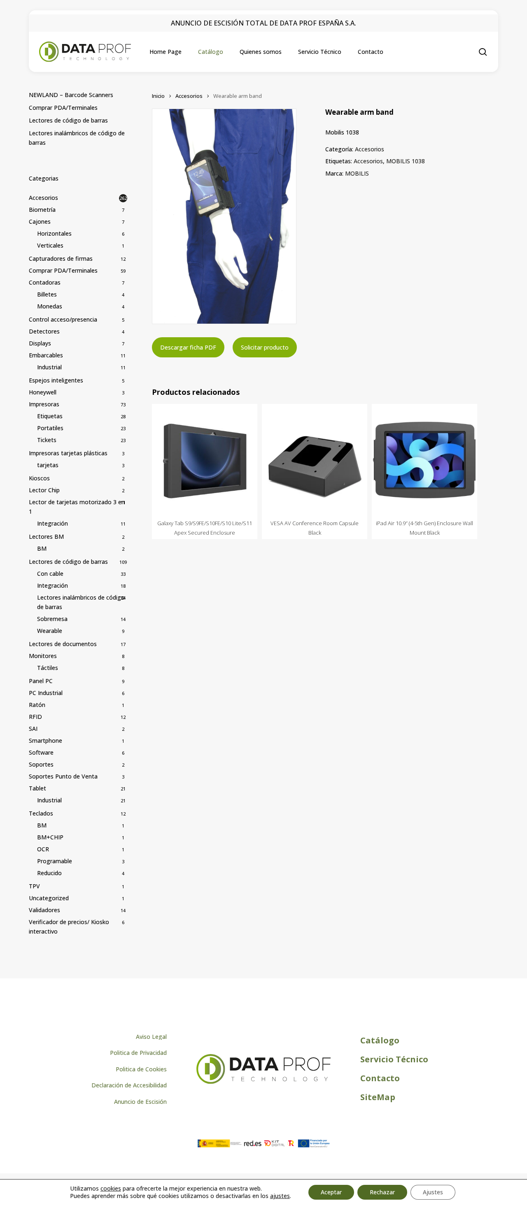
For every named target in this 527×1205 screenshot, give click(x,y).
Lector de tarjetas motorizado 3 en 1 (77, 506)
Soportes (41, 764)
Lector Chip (44, 490)
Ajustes (433, 1192)
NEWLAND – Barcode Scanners (71, 95)
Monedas (49, 306)
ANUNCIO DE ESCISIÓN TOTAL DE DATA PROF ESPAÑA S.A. (263, 23)
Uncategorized (49, 898)
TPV (34, 886)
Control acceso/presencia (63, 319)
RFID (35, 717)
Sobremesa (52, 619)
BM (42, 548)
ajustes (280, 1196)
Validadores (44, 910)
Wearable (49, 631)
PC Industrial (46, 693)
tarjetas (47, 465)
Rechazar (382, 1192)
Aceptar (331, 1192)
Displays (40, 343)
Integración (52, 523)
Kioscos (39, 478)
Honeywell (42, 392)
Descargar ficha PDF (188, 347)
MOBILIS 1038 (405, 161)
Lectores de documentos (63, 644)
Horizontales (54, 233)
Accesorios (43, 198)
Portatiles (50, 428)
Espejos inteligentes (56, 380)
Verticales (50, 245)
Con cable (50, 573)
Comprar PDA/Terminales (63, 107)
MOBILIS (357, 173)
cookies (110, 1188)
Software (41, 752)
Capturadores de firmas (61, 258)
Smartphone (45, 740)
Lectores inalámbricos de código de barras (77, 137)
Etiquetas (50, 416)
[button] (151, 1037)
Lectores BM (46, 536)
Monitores (43, 656)
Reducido (49, 873)
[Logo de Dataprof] (263, 1082)
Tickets (46, 440)
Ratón (37, 705)
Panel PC (41, 681)
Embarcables (46, 355)
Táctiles (47, 668)
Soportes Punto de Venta (63, 776)
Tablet (37, 788)
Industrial (49, 367)
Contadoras (45, 282)
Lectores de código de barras (68, 120)
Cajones (40, 221)
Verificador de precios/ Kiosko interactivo (69, 926)
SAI (33, 728)
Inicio (158, 96)
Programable (54, 861)
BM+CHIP (50, 837)
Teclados (41, 813)
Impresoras (44, 404)
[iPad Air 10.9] (424, 460)
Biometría (42, 209)
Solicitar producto (265, 347)
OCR (43, 849)
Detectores (44, 331)
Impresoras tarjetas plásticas (68, 453)
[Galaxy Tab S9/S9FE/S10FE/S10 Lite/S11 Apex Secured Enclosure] (204, 460)
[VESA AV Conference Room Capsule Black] (314, 460)
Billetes (47, 294)
